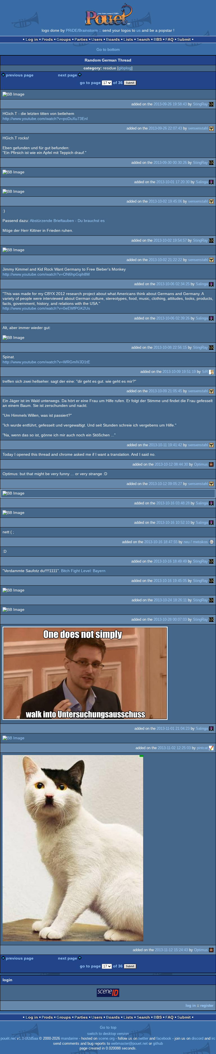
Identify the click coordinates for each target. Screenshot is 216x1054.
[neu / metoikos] (211, 542)
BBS (158, 39)
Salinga (202, 182)
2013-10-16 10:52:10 (173, 522)
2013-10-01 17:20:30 (173, 182)
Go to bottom (108, 49)
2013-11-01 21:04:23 (173, 728)
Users (96, 39)
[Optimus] (211, 464)
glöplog (124, 68)
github (158, 1044)
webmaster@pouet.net (129, 1044)
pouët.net (8, 1039)
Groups (64, 39)
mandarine (69, 1039)
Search (143, 39)
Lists (128, 39)
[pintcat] (211, 748)
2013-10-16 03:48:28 (173, 503)
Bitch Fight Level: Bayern (83, 570)
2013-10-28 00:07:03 (170, 619)
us (138, 30)
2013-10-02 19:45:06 (165, 201)
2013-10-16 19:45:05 (170, 581)
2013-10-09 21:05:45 (165, 391)
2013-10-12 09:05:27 (165, 484)
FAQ (169, 39)
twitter (143, 1039)
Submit (184, 39)
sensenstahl (198, 128)
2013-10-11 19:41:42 (165, 445)
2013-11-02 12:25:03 (174, 748)
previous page (19, 75)
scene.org (106, 1039)
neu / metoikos (196, 542)
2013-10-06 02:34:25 (173, 284)
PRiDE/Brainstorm (82, 30)
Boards (113, 39)
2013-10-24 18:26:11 (170, 600)
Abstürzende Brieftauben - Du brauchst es (67, 220)
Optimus (201, 464)
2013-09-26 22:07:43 (165, 128)
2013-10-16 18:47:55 (160, 542)
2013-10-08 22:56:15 (170, 347)
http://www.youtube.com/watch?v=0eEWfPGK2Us (46, 308)
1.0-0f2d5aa (28, 1039)
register (206, 1005)
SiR (205, 372)
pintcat (202, 748)
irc (213, 1039)
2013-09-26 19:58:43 (170, 104)
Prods (47, 39)
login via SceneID (108, 993)
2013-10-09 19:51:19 (179, 372)
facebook (163, 1039)
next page (67, 75)
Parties (81, 39)
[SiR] (211, 372)
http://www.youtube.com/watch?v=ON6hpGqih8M (46, 274)
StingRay (200, 104)
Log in (32, 39)
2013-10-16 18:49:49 (170, 561)
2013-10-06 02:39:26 (173, 318)
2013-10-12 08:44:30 (171, 464)
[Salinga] (211, 182)
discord (197, 1039)
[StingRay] (211, 104)
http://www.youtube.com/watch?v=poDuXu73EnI (45, 118)
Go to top (108, 1027)
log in (191, 1005)
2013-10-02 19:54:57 (170, 240)
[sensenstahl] (211, 128)
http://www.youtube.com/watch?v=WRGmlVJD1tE (46, 362)
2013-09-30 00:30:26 (170, 162)
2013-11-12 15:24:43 (171, 950)
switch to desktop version (108, 1034)
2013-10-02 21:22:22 (165, 260)
